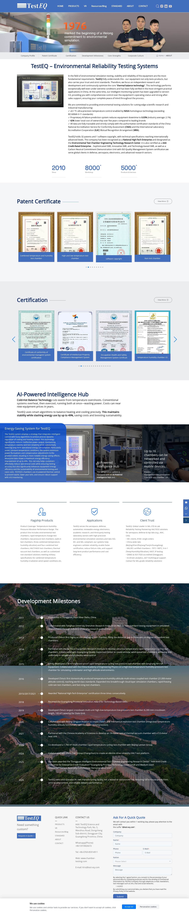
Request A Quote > (26, 836)
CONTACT (59, 843)
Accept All (129, 906)
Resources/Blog (61, 832)
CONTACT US (82, 817)
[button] (169, 240)
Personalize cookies (148, 906)
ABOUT (169, 55)
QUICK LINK (61, 817)
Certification (71, 55)
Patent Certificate (49, 55)
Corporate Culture (136, 55)
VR (56, 828)
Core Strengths (114, 55)
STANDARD (59, 835)
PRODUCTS (59, 824)
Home (161, 55)
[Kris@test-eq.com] (186, 502)
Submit (120, 896)
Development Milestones (92, 55)
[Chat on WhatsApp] (186, 508)
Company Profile (28, 55)
